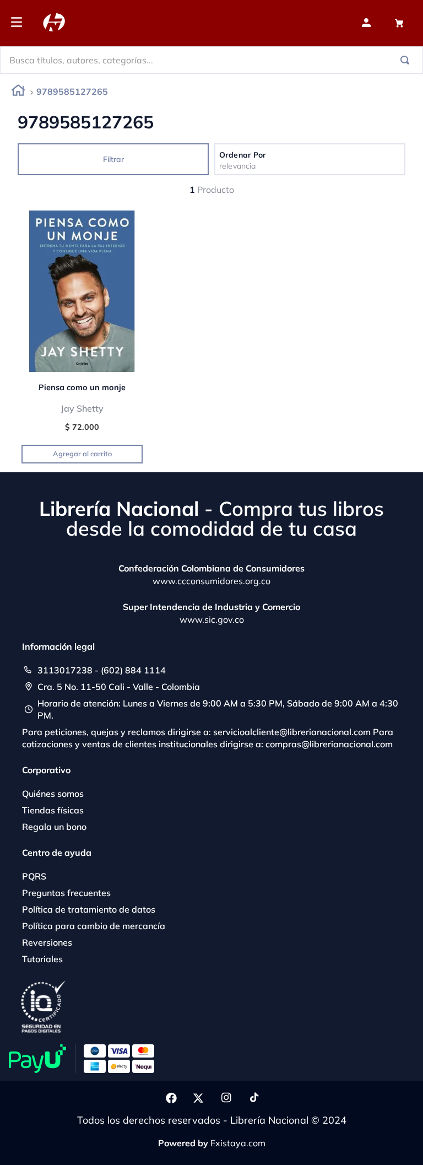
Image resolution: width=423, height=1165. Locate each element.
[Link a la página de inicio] (18, 92)
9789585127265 (72, 91)
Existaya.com (237, 1142)
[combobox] (211, 60)
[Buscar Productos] (407, 60)
